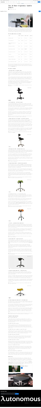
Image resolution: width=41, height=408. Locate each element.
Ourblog (8, 388)
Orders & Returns (35, 0)
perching (22, 164)
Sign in (39, 0)
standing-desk (13, 66)
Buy (39, 11)
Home (5, 388)
